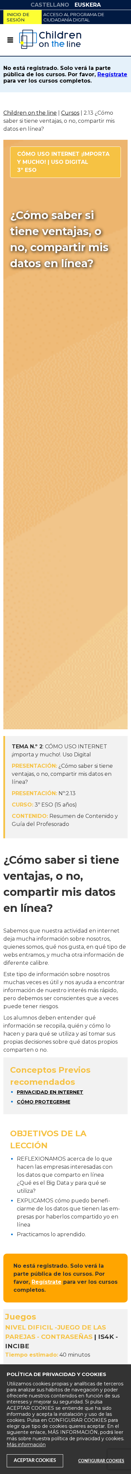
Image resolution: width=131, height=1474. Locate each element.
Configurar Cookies (101, 1461)
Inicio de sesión (18, 17)
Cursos (70, 113)
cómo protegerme (43, 1102)
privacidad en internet (50, 1092)
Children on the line (30, 113)
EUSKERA (88, 5)
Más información (26, 1445)
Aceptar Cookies (35, 1460)
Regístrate (112, 74)
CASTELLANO (50, 5)
